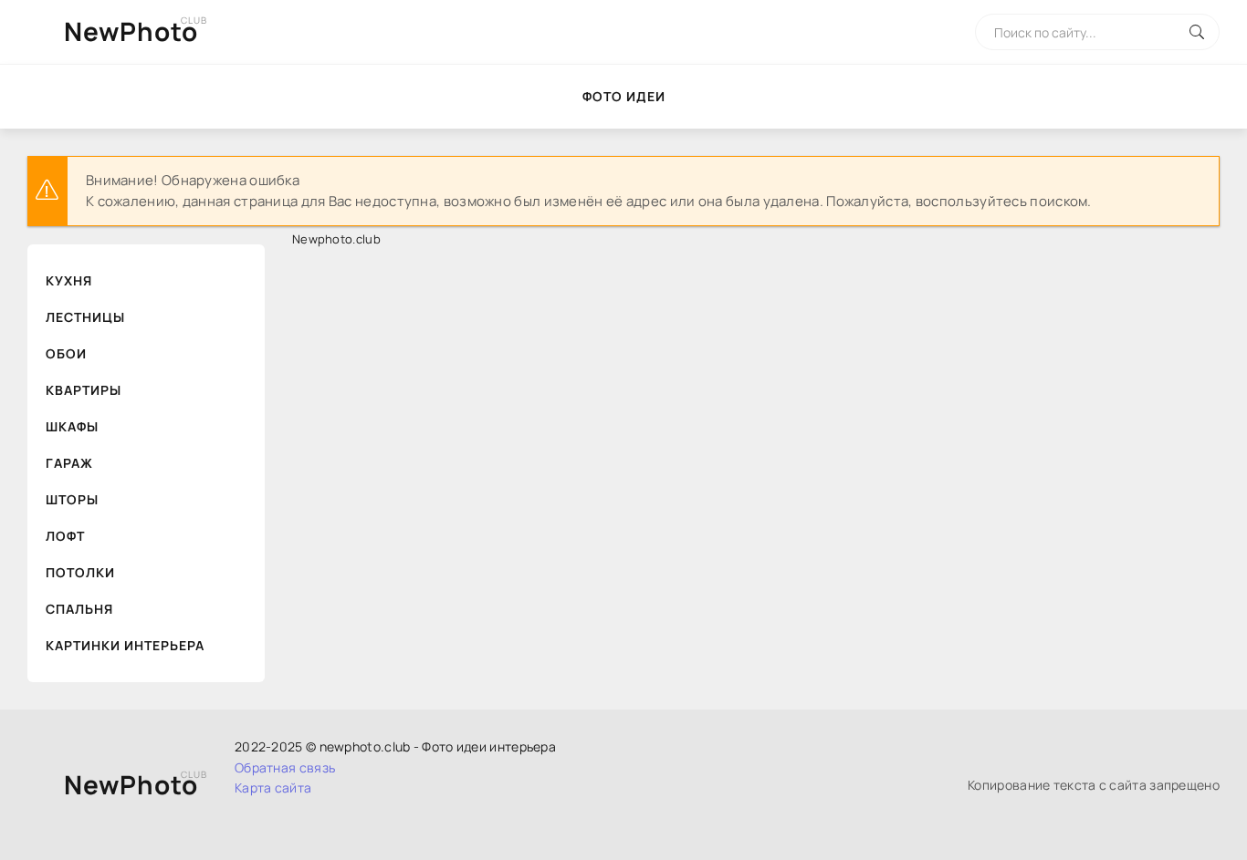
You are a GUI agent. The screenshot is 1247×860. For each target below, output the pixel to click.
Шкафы (72, 426)
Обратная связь (285, 767)
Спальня (79, 608)
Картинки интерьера (125, 645)
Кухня (69, 280)
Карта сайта (273, 787)
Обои (66, 353)
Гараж (69, 462)
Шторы (72, 499)
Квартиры (83, 390)
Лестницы (85, 317)
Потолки (80, 572)
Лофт (65, 535)
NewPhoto (131, 31)
